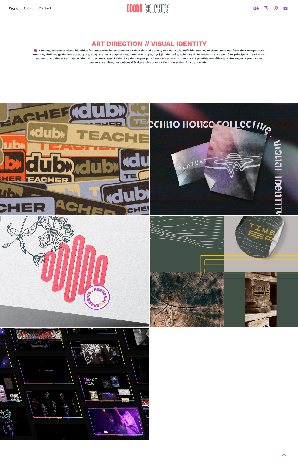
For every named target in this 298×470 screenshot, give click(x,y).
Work (13, 8)
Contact (44, 8)
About (28, 8)
